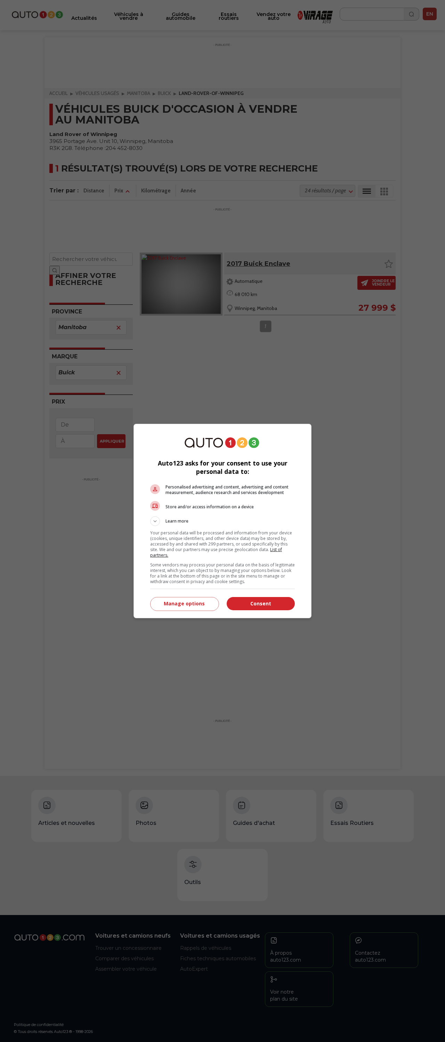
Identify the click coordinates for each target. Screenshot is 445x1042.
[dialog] (223, 521)
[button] (222, 521)
